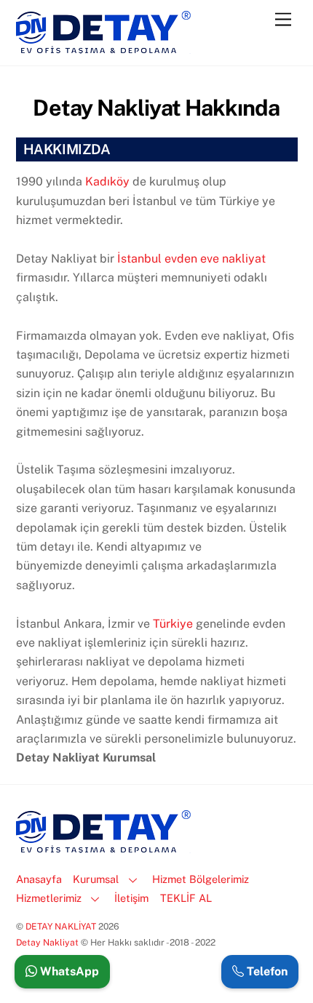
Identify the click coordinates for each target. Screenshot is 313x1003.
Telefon (266, 971)
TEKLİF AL (186, 898)
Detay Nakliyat (48, 942)
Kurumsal (96, 879)
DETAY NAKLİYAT (60, 926)
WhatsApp (68, 971)
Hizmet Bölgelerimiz (200, 879)
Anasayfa (39, 879)
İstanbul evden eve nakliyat (191, 258)
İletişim (131, 898)
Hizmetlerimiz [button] (49, 898)
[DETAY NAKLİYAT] (103, 47)
